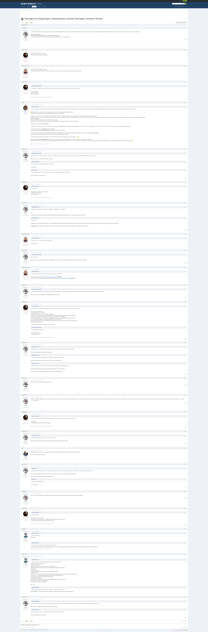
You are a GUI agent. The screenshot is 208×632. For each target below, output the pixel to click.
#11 (185, 267)
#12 (185, 285)
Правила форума (184, 627)
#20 (185, 464)
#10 (185, 250)
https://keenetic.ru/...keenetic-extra (51, 276)
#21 (185, 491)
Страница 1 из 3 (23, 22)
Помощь (44, 6)
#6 (185, 149)
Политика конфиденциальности (43, 629)
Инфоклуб (28, 6)
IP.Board (186, 629)
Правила (39, 6)
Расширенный (186, 3)
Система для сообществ (181, 629)
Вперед (31, 22)
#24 (185, 554)
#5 (185, 102)
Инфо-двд (23, 6)
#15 (185, 378)
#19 (185, 448)
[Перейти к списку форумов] (32, 3)
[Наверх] (104, 630)
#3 (185, 65)
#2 (185, 49)
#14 (185, 342)
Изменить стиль (25, 629)
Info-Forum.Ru (23, 627)
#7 (185, 182)
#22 (185, 508)
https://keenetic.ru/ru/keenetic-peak (64, 278)
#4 (185, 81)
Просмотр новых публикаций (179, 6)
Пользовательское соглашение (33, 629)
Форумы (34, 6)
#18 (185, 431)
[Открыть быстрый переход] (186, 6)
